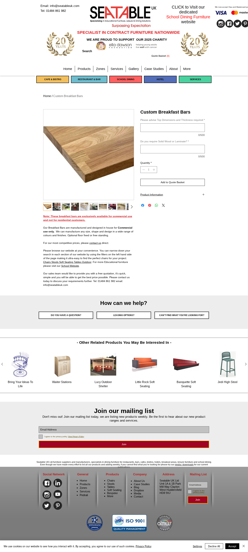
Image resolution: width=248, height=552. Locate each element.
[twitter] (237, 23)
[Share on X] (163, 205)
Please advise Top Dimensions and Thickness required (172, 119)
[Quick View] (20, 364)
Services (85, 491)
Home (47, 96)
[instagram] (221, 23)
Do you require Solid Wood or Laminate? (164, 141)
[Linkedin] (57, 482)
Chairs (111, 480)
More (110, 496)
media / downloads (184, 464)
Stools (111, 483)
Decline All (214, 546)
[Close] (243, 546)
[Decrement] (143, 169)
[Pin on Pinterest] (149, 205)
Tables (111, 486)
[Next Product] (246, 364)
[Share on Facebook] (143, 205)
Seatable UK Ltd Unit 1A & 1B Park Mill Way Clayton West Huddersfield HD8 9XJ (170, 486)
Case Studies (142, 484)
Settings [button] (197, 546)
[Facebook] (47, 483)
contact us (95, 242)
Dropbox (139, 490)
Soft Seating (114, 489)
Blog (136, 487)
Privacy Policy (143, 546)
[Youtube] (57, 494)
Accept (232, 546)
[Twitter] (46, 505)
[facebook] (229, 23)
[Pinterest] (57, 505)
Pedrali (84, 495)
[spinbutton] (148, 169)
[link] (163, 56)
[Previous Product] (2, 364)
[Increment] (154, 169)
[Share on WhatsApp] (156, 205)
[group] (124, 369)
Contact (138, 496)
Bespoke (112, 493)
